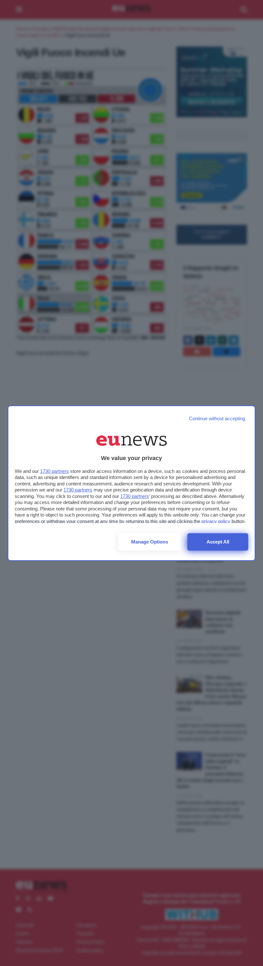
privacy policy (215, 521)
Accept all (218, 541)
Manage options (149, 541)
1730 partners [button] (54, 471)
